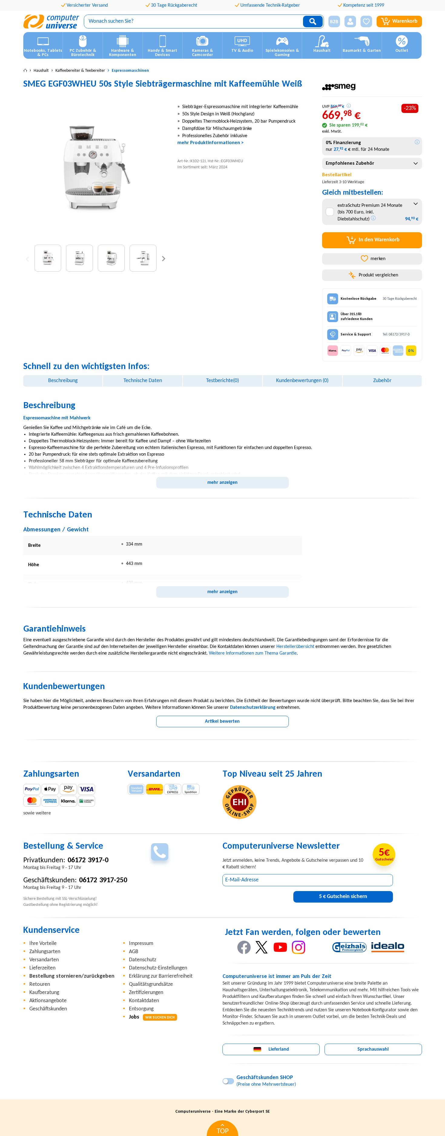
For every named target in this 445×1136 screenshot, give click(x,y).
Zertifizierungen (146, 993)
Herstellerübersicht (295, 646)
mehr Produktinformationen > (210, 142)
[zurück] (27, 258)
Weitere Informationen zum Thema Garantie (253, 653)
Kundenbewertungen (302, 381)
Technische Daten (143, 381)
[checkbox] (330, 212)
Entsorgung (141, 1009)
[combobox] (372, 163)
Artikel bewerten (222, 721)
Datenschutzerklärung (252, 707)
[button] (332, 22)
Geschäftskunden (48, 1009)
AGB (133, 952)
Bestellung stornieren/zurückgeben (71, 976)
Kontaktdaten (144, 1001)
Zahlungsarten (44, 952)
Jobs (152, 1017)
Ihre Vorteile (43, 943)
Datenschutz (142, 960)
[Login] (350, 21)
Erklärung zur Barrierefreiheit (161, 976)
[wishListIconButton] (366, 21)
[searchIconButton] (313, 21)
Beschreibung (62, 381)
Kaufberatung (44, 993)
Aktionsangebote (48, 1001)
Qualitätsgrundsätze (151, 984)
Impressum (141, 943)
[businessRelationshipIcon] (334, 21)
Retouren (39, 984)
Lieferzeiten (42, 968)
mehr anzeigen (222, 482)
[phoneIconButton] (159, 851)
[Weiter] (163, 258)
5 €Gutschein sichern (343, 897)
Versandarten (44, 960)
